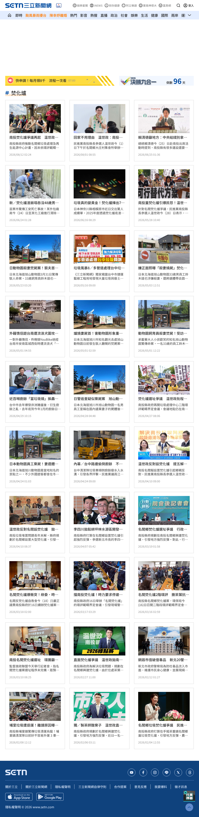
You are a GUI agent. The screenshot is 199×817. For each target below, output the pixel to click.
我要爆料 (160, 786)
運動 (184, 15)
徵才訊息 (181, 786)
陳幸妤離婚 (58, 15)
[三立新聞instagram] (155, 772)
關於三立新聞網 (36, 786)
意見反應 (140, 786)
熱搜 (93, 15)
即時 (18, 15)
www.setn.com (43, 807)
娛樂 (134, 15)
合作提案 (120, 786)
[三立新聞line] (166, 772)
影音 (83, 15)
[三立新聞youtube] (131, 772)
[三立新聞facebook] (143, 772)
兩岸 (174, 15)
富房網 (167, 5)
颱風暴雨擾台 (35, 15)
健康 (154, 15)
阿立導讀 (131, 5)
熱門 (73, 15)
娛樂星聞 (82, 5)
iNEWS (98, 5)
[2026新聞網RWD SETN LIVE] (58, 5)
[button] (178, 5)
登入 (191, 5)
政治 (114, 15)
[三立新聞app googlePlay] (50, 797)
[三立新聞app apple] (18, 797)
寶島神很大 (150, 5)
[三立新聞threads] (190, 772)
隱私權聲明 (63, 786)
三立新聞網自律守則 (92, 786)
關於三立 (11, 786)
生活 (144, 15)
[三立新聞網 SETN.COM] (9, 15)
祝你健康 (114, 5)
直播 (103, 15)
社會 (124, 15)
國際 (164, 15)
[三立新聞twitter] (178, 772)
